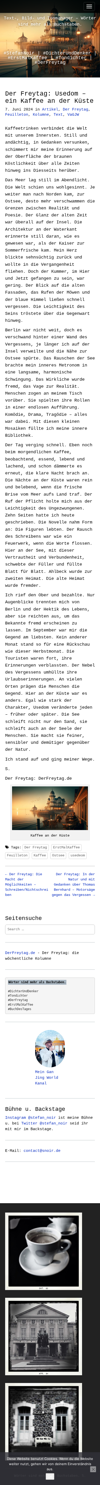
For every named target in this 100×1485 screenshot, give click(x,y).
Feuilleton (16, 115)
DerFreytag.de (20, 953)
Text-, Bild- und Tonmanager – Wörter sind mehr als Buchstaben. (50, 21)
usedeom (78, 855)
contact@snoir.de (42, 1150)
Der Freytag (75, 109)
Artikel (50, 109)
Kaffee (40, 855)
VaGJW (73, 115)
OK (50, 1476)
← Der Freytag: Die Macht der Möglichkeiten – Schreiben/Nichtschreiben (26, 884)
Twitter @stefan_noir (44, 1123)
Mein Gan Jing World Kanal (46, 1078)
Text (58, 115)
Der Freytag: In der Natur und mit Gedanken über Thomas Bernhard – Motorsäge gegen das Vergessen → (73, 884)
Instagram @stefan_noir (30, 1117)
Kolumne (41, 115)
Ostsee (58, 855)
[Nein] (93, 1469)
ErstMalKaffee (66, 847)
